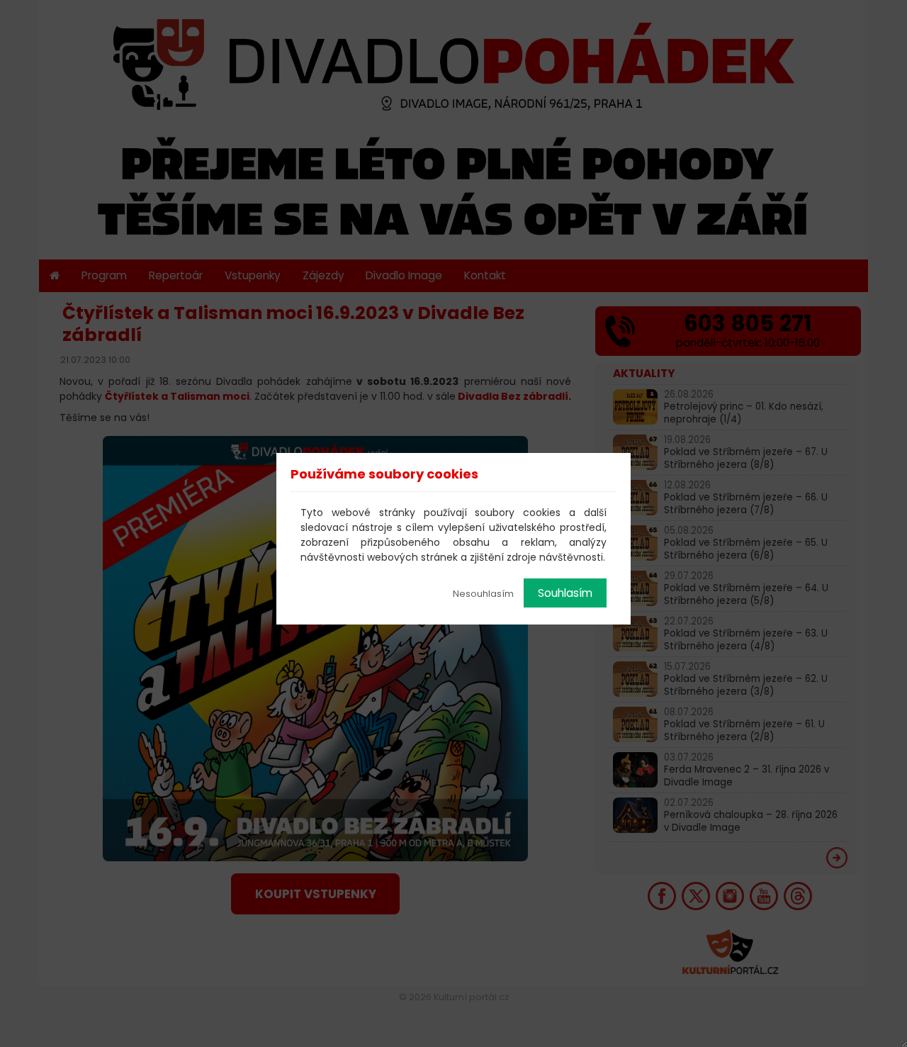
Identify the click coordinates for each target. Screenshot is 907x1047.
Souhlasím (565, 593)
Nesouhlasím (483, 594)
